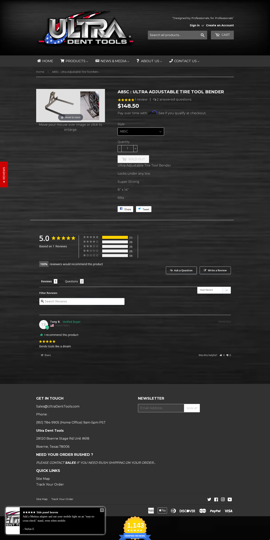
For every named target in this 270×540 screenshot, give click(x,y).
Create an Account (220, 25)
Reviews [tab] (46, 281)
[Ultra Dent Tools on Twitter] (209, 500)
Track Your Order (50, 484)
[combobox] (177, 35)
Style (121, 124)
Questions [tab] (71, 281)
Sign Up (192, 408)
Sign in (195, 25)
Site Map (43, 479)
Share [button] (47, 355)
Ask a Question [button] (183, 270)
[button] (222, 355)
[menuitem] (45, 61)
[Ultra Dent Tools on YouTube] (230, 500)
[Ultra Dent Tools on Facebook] (216, 500)
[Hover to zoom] (70, 105)
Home (40, 71)
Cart (225, 35)
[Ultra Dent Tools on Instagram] (223, 500)
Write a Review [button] (217, 270)
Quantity (124, 142)
